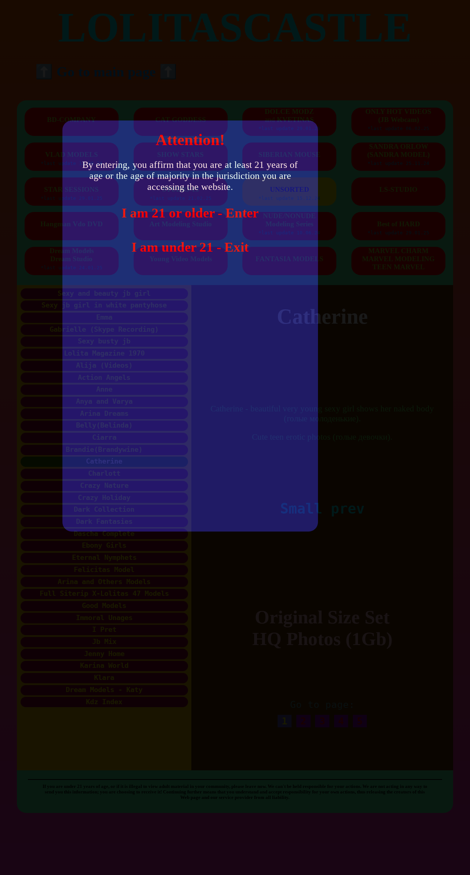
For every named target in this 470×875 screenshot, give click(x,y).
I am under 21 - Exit (190, 247)
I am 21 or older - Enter (190, 212)
